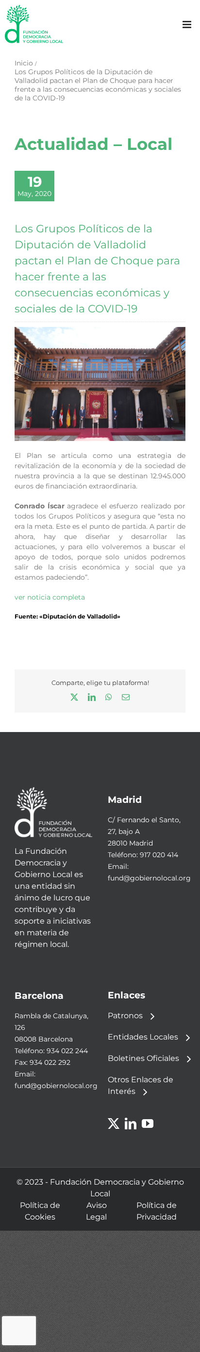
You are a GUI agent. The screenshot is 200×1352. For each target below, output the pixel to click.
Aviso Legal (96, 1211)
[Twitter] (113, 1123)
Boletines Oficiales (143, 1058)
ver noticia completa (50, 597)
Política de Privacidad (156, 1211)
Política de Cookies (40, 1211)
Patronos (125, 1015)
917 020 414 (159, 854)
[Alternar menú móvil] (188, 24)
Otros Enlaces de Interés (140, 1085)
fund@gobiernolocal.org (149, 878)
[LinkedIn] (130, 1123)
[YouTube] (147, 1123)
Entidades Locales (143, 1037)
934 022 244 (67, 1050)
